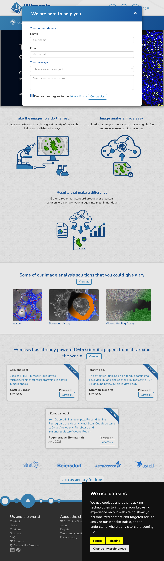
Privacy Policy (78, 96)
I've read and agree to (49, 96)
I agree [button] (97, 540)
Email (34, 48)
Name (34, 34)
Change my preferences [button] (109, 548)
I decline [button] (114, 540)
